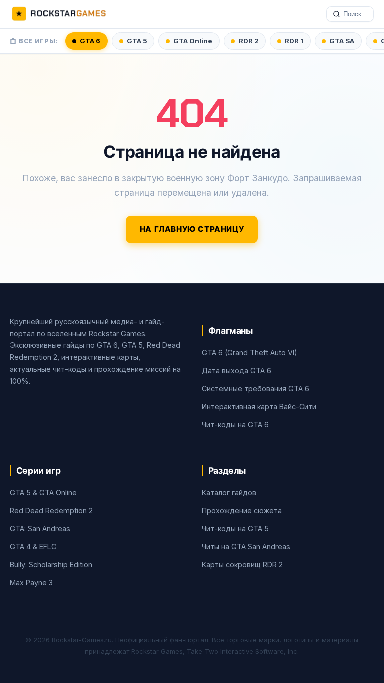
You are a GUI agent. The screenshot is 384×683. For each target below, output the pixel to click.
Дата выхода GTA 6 (237, 370)
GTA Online (193, 41)
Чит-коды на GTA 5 (235, 528)
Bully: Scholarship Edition (51, 564)
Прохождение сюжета (242, 510)
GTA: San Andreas (40, 528)
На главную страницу (192, 229)
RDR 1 (294, 41)
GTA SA (342, 41)
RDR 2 (249, 41)
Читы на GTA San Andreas (246, 546)
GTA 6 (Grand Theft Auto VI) (250, 352)
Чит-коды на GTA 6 (235, 424)
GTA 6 (90, 41)
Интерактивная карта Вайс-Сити (259, 406)
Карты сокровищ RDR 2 (242, 564)
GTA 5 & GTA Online (43, 492)
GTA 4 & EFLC (33, 546)
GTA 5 (137, 41)
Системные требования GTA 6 (256, 388)
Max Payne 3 (31, 582)
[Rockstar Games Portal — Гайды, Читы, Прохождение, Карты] (59, 14)
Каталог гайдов (229, 492)
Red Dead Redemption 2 (51, 510)
